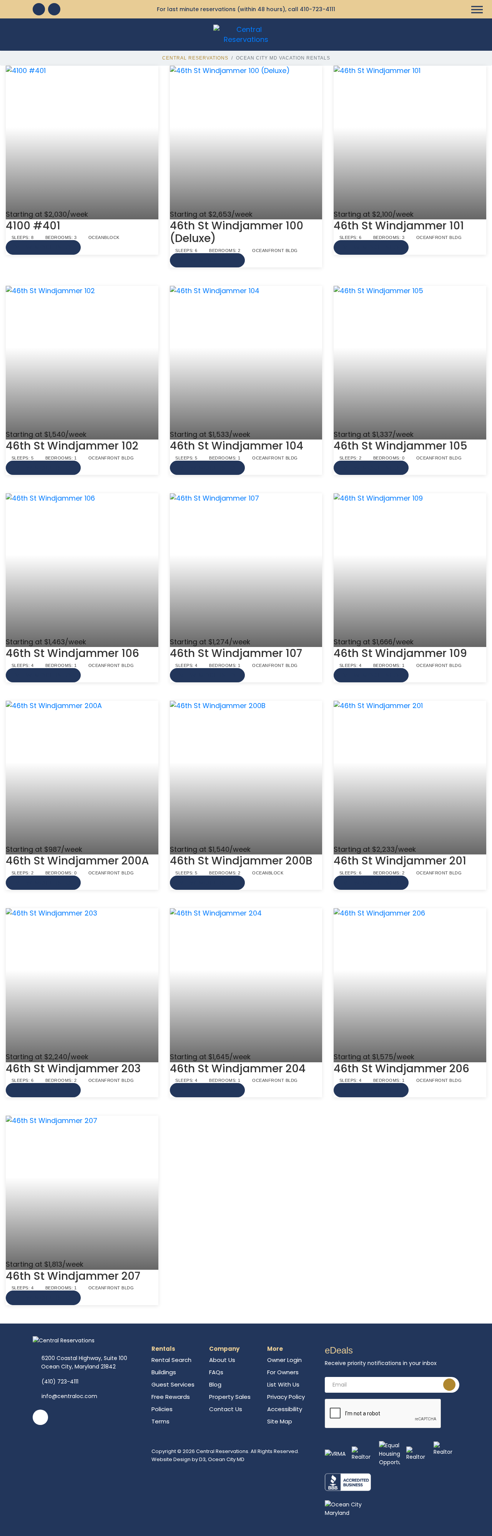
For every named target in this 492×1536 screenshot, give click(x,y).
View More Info (43, 247)
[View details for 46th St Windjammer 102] (82, 358)
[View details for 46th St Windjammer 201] (410, 772)
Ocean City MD (226, 1459)
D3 (202, 1459)
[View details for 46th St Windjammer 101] (410, 137)
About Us (222, 1360)
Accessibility (284, 1409)
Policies (162, 1409)
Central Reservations (195, 58)
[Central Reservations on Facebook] (39, 9)
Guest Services (172, 1384)
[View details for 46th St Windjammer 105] (410, 358)
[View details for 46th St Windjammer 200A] (82, 772)
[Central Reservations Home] (246, 34)
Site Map (279, 1421)
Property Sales (230, 1397)
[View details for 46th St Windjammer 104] (246, 358)
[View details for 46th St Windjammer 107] (246, 565)
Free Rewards (170, 1397)
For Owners (283, 1372)
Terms (160, 1421)
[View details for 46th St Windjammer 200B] (246, 772)
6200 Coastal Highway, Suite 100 (84, 1362)
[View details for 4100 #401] (82, 137)
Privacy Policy (286, 1397)
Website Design (171, 1459)
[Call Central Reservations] (54, 9)
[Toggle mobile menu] (477, 10)
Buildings (163, 1372)
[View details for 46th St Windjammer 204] (246, 980)
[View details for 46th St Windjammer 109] (410, 565)
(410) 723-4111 (60, 1381)
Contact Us (225, 1409)
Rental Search (171, 1360)
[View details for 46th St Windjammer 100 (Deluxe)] (246, 137)
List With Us (283, 1384)
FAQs (216, 1372)
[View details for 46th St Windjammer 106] (82, 565)
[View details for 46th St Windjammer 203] (82, 980)
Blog (215, 1384)
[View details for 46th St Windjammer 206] (410, 980)
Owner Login (284, 1360)
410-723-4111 (317, 9)
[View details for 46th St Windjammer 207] (82, 1187)
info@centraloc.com (69, 1396)
